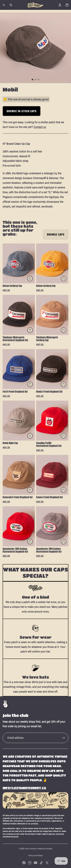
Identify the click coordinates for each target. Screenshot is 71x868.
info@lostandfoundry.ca (24, 787)
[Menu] (4, 5)
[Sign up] (63, 737)
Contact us (40, 127)
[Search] (11, 5)
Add (66, 278)
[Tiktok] (41, 863)
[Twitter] (47, 863)
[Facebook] (24, 863)
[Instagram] (30, 863)
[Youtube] (35, 863)
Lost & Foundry (30, 848)
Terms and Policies (35, 855)
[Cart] (67, 5)
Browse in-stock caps (21, 111)
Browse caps (55, 234)
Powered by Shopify (44, 848)
